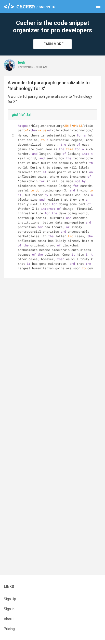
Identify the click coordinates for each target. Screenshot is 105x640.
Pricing (9, 629)
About (9, 619)
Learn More (52, 44)
